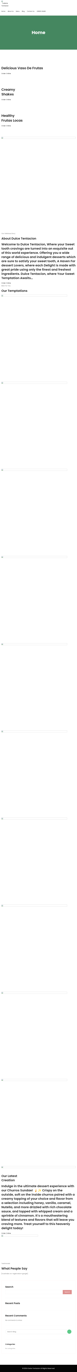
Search (9, 1287)
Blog (23, 11)
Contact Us (30, 11)
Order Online (6, 73)
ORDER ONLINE (41, 11)
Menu (18, 11)
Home (3, 11)
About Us (11, 11)
